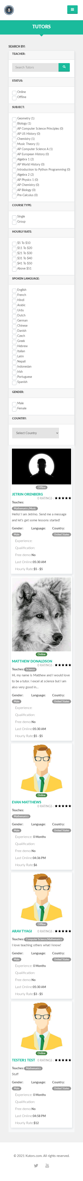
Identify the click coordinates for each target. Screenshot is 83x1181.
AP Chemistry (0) (28, 185)
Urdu (20, 310)
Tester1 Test (23, 1060)
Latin (20, 356)
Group (21, 221)
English (21, 289)
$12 (36, 1123)
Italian (21, 351)
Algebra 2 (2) (25, 174)
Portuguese (24, 376)
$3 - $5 (38, 994)
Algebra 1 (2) (25, 159)
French (21, 295)
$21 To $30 (24, 253)
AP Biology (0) (26, 190)
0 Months (39, 837)
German (22, 320)
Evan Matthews (26, 802)
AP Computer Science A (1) (35, 149)
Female (21, 408)
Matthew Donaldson (32, 661)
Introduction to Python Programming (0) (43, 169)
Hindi (20, 300)
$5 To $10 (23, 243)
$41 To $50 (24, 263)
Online (21, 92)
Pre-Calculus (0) (27, 195)
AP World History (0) (30, 164)
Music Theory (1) (28, 144)
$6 (35, 865)
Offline (21, 97)
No (33, 555)
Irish (20, 371)
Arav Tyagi (22, 931)
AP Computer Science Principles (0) (40, 128)
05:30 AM (39, 562)
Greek (21, 341)
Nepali (21, 361)
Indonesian (24, 366)
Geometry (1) (25, 118)
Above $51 (24, 268)
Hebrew (22, 346)
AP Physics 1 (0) (27, 179)
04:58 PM (39, 1116)
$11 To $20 (24, 248)
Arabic (21, 305)
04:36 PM (39, 858)
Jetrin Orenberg (27, 494)
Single (21, 216)
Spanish (22, 382)
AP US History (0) (28, 133)
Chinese (22, 325)
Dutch (21, 315)
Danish (21, 330)
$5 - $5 (38, 569)
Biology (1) (24, 123)
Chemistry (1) (26, 139)
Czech (21, 336)
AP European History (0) (33, 154)
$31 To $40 (24, 258)
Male (20, 403)
